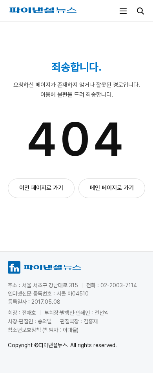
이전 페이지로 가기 (41, 187)
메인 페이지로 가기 (112, 187)
